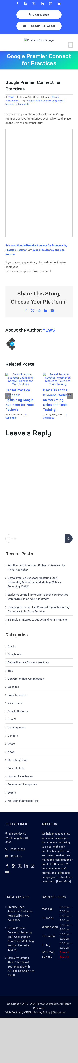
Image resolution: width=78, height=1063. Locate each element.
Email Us (16, 856)
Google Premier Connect (39, 100)
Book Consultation (41, 26)
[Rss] (13, 866)
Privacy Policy (41, 1012)
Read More (63, 881)
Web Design (12, 1012)
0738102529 (41, 15)
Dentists (13, 735)
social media (15, 703)
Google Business (18, 711)
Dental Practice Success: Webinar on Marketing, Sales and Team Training (57, 400)
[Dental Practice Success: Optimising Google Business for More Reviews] (20, 374)
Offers (11, 743)
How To (12, 719)
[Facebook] (7, 866)
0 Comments (22, 104)
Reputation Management (22, 784)
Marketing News (17, 760)
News (11, 752)
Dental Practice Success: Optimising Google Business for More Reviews (19, 400)
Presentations (12, 100)
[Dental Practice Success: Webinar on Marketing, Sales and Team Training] (58, 374)
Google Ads (15, 654)
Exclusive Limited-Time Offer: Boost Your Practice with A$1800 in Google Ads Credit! (21, 966)
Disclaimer (58, 1012)
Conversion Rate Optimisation (26, 678)
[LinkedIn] (26, 866)
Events (55, 97)
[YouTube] (7, 872)
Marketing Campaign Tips (23, 800)
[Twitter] (20, 866)
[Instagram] (32, 866)
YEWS (11, 97)
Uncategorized (16, 727)
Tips (10, 670)
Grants (12, 646)
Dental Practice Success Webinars (28, 662)
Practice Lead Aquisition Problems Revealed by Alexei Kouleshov (20, 913)
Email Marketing (17, 695)
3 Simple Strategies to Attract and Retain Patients (38, 619)
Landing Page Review (20, 776)
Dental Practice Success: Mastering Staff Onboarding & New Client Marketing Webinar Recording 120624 (34, 582)
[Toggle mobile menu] (70, 45)
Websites (13, 687)
